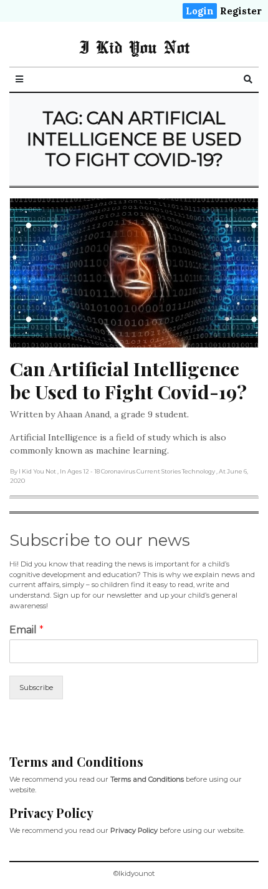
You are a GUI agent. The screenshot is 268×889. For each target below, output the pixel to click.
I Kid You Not (134, 47)
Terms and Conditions (147, 779)
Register (241, 11)
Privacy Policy (134, 830)
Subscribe (36, 687)
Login (200, 11)
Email (26, 630)
